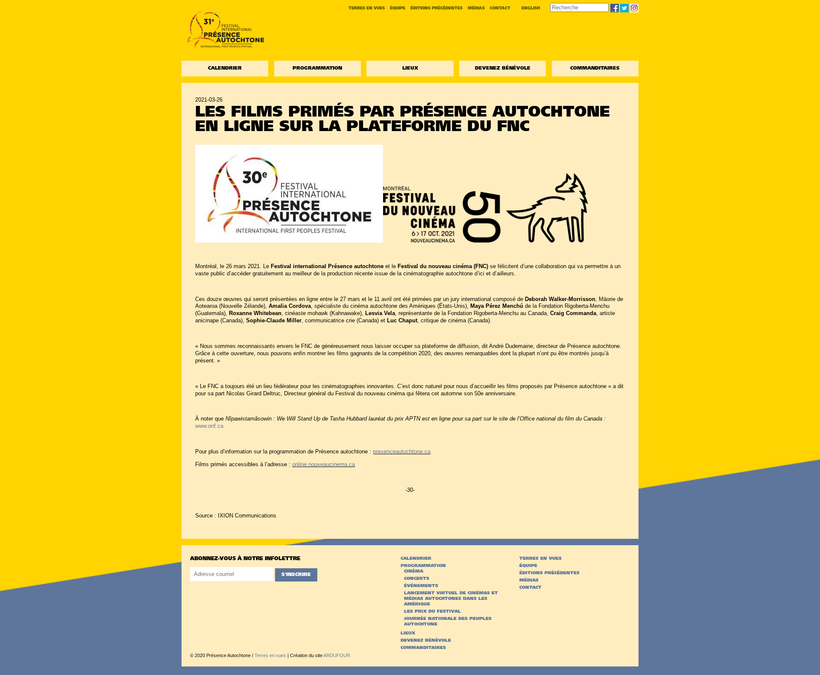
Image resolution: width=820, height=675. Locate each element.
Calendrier (225, 68)
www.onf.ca (209, 426)
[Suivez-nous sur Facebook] (614, 8)
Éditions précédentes (436, 8)
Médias (476, 8)
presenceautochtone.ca (401, 451)
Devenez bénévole (502, 68)
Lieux (410, 68)
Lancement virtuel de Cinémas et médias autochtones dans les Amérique (451, 599)
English (530, 8)
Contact (500, 8)
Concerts (416, 578)
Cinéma (413, 571)
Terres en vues (366, 8)
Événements (421, 586)
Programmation (317, 68)
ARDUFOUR (336, 655)
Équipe (397, 8)
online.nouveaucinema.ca (323, 464)
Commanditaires (595, 68)
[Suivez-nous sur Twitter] (624, 8)
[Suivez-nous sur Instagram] (634, 8)
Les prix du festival (432, 611)
